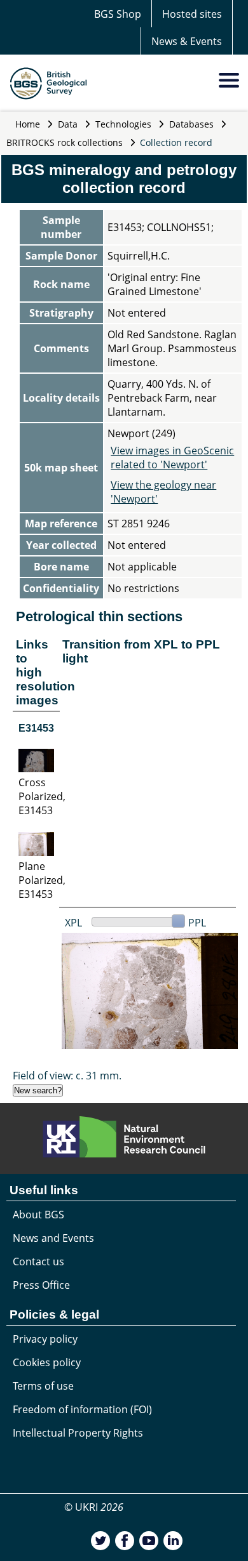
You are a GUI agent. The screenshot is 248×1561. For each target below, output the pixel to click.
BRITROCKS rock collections (64, 142)
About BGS (38, 1215)
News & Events (186, 41)
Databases (191, 124)
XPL (73, 923)
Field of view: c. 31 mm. (67, 1076)
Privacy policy (45, 1339)
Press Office (41, 1285)
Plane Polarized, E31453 (41, 880)
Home (27, 124)
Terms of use (43, 1386)
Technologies (123, 124)
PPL (197, 923)
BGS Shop (117, 14)
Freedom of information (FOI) (82, 1409)
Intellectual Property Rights (78, 1433)
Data (68, 124)
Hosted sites (192, 14)
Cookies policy (47, 1362)
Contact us (38, 1261)
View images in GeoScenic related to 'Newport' (172, 457)
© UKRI (93, 1507)
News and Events (53, 1238)
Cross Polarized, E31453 (41, 796)
